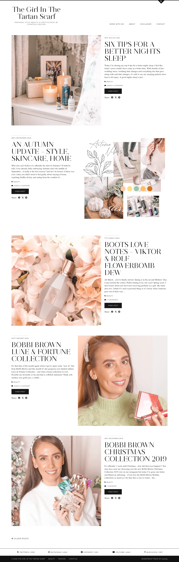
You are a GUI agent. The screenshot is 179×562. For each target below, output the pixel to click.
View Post (113, 91)
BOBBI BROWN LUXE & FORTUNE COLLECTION (41, 351)
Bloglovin (154, 552)
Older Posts (21, 538)
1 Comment (111, 486)
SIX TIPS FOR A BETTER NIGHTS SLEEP (132, 51)
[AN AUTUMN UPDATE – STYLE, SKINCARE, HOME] (123, 180)
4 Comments (112, 300)
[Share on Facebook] (112, 97)
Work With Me (116, 24)
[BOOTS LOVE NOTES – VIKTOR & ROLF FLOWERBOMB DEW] (56, 280)
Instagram (58, 552)
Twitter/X (27, 552)
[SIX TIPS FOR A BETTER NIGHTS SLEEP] (56, 80)
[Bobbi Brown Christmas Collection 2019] (56, 481)
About (132, 24)
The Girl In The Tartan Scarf (36, 13)
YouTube (122, 552)
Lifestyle (73, 559)
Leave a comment (114, 85)
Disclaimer (145, 24)
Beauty (109, 82)
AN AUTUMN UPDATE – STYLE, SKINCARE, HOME (41, 151)
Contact (160, 24)
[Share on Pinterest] (119, 97)
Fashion (62, 559)
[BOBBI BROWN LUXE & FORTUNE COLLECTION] (123, 381)
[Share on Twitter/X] (115, 97)
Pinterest (90, 552)
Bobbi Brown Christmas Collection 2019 (135, 452)
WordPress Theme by (154, 559)
